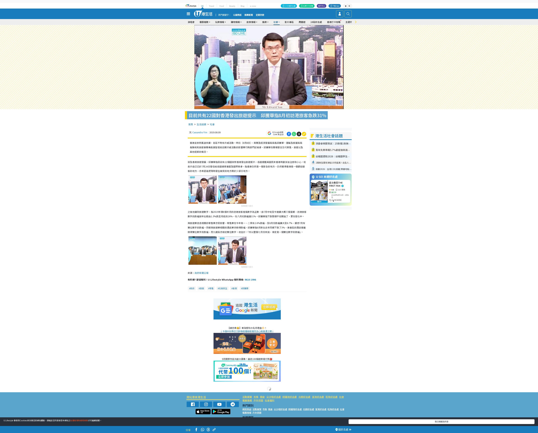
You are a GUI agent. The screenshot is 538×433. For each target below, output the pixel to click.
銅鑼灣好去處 (289, 397)
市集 (256, 397)
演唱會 (191, 22)
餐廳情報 (247, 400)
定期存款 (260, 15)
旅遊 (202, 288)
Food (222, 6)
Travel (211, 6)
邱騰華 (245, 288)
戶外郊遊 (258, 400)
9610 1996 (250, 279)
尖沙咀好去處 (273, 397)
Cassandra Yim (200, 132)
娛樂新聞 (248, 15)
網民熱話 (246, 409)
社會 (212, 124)
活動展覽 (247, 397)
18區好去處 (316, 22)
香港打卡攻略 (333, 22)
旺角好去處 (332, 397)
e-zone (253, 6)
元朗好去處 (304, 397)
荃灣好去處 (318, 397)
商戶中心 (321, 6)
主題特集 (349, 22)
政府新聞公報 (201, 273)
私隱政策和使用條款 (79, 420)
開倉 (262, 397)
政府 (192, 288)
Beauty (232, 6)
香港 (235, 288)
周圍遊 (302, 22)
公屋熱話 (237, 15)
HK (202, 6)
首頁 (190, 124)
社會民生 (223, 288)
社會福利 (269, 400)
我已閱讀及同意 (441, 421)
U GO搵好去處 (290, 6)
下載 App (335, 6)
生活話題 (201, 124)
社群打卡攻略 (308, 6)
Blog (242, 6)
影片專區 (289, 22)
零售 (211, 288)
